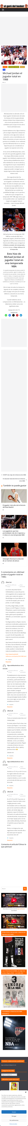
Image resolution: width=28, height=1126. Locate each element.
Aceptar (14, 1112)
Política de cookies (13, 1123)
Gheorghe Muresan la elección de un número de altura (13, 560)
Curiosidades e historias (14, 67)
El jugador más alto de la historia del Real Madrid (14, 506)
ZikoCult (9, 582)
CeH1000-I (5, 67)
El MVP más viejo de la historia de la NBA (14, 475)
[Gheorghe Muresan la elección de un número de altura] (14, 544)
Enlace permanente (22, 585)
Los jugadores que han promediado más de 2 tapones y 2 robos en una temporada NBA (14, 533)
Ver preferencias (14, 1120)
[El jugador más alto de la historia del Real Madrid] (14, 490)
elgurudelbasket (21, 909)
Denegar (14, 1116)
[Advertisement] (14, 31)
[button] (26, 1092)
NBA (4, 69)
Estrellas (22, 67)
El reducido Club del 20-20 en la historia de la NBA (14, 480)
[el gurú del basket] (14, 5)
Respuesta (8, 662)
